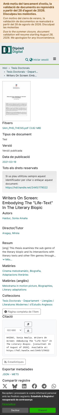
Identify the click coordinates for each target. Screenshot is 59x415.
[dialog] (29, 402)
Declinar (15, 410)
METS (15, 374)
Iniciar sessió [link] (41, 59)
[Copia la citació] (28, 324)
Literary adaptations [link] (14, 289)
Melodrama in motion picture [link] (19, 285)
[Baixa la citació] (28, 330)
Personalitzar (9, 404)
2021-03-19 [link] (9, 161)
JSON (5, 374)
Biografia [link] (35, 270)
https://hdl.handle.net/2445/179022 (27, 187)
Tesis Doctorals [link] (20, 67)
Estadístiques (15, 361)
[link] (29, 128)
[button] (27, 59)
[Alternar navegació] (54, 59)
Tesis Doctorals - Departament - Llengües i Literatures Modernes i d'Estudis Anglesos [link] (22, 71)
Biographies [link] (45, 285)
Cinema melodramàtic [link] (15, 270)
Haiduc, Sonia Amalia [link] (15, 218)
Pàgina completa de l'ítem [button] (23, 311)
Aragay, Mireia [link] (10, 233)
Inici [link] (5, 67)
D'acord (42, 410)
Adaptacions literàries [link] (15, 274)
